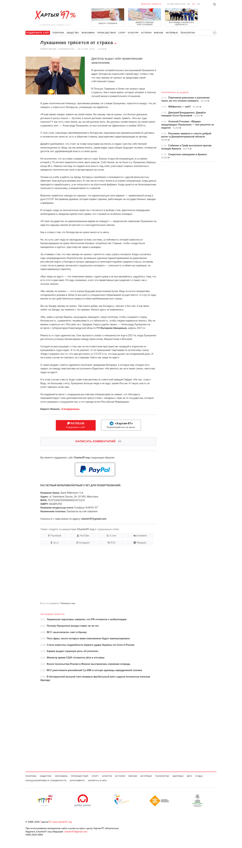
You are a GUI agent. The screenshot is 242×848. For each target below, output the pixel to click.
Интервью (172, 33)
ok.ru (56, 542)
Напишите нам (68, 603)
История (146, 33)
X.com (112, 535)
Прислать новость (151, 4)
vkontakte (141, 535)
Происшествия (106, 33)
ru (193, 4)
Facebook (56, 535)
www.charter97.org (62, 822)
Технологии (187, 33)
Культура (133, 33)
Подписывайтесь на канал (121, 425)
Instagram (84, 542)
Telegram (141, 542)
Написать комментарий (98, 441)
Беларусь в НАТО (97, 781)
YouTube (84, 535)
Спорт (121, 33)
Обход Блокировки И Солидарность (46, 781)
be (189, 4)
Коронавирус (77, 781)
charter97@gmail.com (75, 831)
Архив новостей (176, 4)
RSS (112, 542)
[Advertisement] (91, 575)
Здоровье (177, 776)
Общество (73, 33)
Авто (189, 776)
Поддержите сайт (75, 425)
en (198, 4)
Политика (58, 33)
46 (115, 43)
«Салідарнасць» (70, 409)
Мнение (158, 33)
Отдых (199, 776)
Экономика (88, 33)
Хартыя (55, 15)
